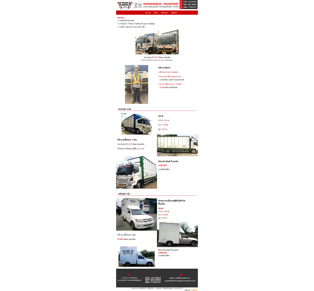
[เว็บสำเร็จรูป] (191, 290)
